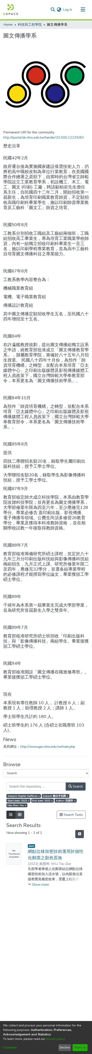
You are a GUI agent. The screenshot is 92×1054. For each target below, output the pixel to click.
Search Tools (73, 814)
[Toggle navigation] (83, 10)
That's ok (80, 1047)
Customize (10, 1047)
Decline (64, 1047)
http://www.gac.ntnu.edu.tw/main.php (47, 746)
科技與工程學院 (30, 24)
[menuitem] (59, 9)
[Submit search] (52, 9)
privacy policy (55, 1039)
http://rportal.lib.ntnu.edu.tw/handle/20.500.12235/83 (43, 137)
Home (8, 24)
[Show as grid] (19, 815)
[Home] (10, 9)
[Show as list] (10, 815)
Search (77, 786)
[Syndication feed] (79, 834)
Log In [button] (68, 9)
